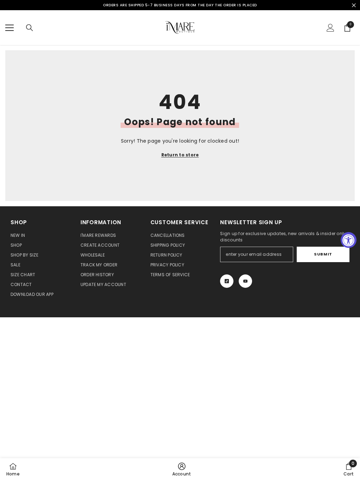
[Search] (29, 28)
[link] (182, 469)
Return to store (180, 155)
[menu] (9, 28)
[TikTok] (226, 281)
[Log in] (330, 28)
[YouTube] (245, 281)
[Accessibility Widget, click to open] (348, 240)
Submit (323, 254)
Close (353, 5)
